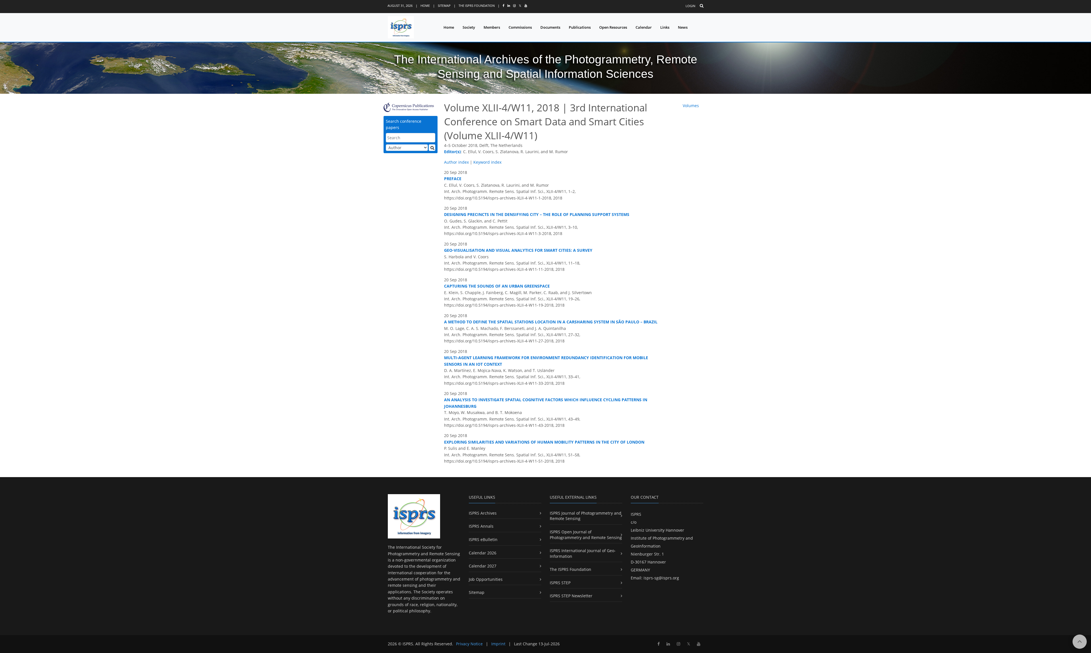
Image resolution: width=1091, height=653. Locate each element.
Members (492, 27)
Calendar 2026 (482, 553)
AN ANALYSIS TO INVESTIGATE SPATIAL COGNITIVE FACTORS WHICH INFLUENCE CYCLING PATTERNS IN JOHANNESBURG (545, 403)
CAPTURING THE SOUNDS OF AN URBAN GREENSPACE (497, 286)
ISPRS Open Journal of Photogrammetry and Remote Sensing (586, 534)
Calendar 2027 (482, 566)
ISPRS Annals (481, 526)
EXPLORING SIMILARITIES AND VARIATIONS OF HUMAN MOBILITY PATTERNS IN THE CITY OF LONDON (544, 442)
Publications (580, 27)
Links (664, 27)
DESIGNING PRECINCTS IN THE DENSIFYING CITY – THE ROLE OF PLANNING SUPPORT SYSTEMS (536, 214)
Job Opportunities (486, 579)
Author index (456, 162)
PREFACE (452, 178)
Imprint (498, 643)
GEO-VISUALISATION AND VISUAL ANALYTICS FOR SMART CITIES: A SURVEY (518, 250)
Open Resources (613, 27)
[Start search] (432, 147)
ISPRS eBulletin (483, 539)
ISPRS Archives (483, 513)
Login (690, 6)
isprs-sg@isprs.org (661, 578)
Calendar (644, 27)
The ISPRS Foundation (477, 5)
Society (469, 27)
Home (425, 5)
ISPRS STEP (560, 582)
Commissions (520, 27)
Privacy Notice (469, 643)
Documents (550, 27)
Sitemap (444, 5)
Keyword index (487, 162)
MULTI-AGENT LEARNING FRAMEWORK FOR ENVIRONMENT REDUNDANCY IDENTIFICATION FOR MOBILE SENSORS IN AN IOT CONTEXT (546, 361)
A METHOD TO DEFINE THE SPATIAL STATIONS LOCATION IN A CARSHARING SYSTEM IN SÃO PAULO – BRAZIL (550, 322)
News (683, 27)
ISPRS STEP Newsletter (571, 595)
